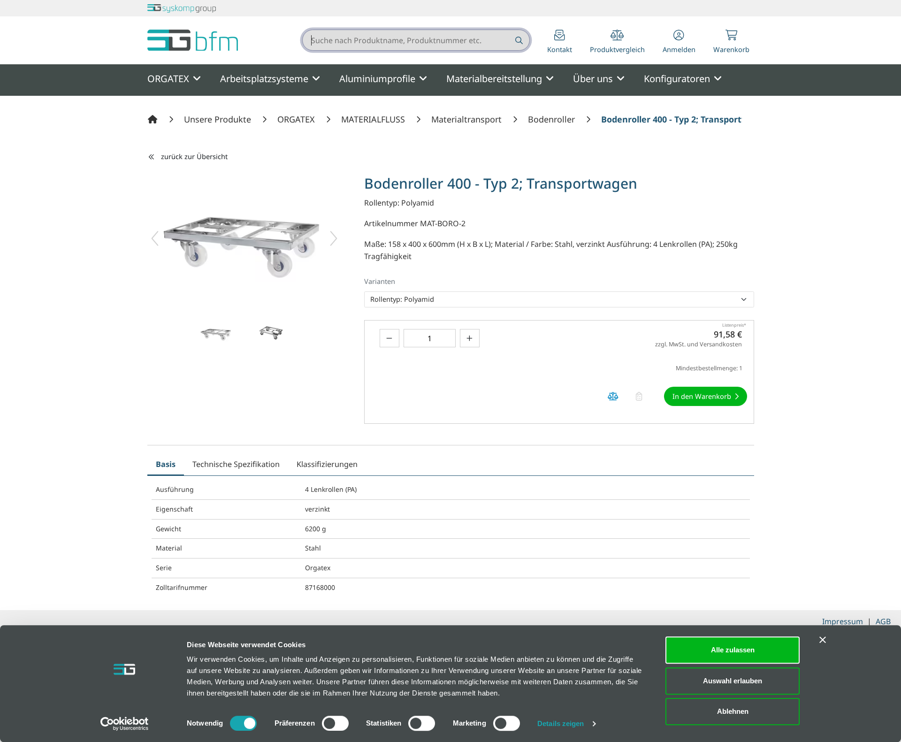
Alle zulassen (733, 650)
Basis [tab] (166, 464)
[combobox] (416, 40)
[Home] (153, 119)
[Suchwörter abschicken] (518, 40)
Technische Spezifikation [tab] (236, 464)
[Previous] (154, 238)
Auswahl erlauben (732, 681)
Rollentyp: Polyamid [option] (402, 299)
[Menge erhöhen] (470, 338)
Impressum (842, 621)
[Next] (333, 238)
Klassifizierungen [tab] (327, 464)
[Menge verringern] (389, 338)
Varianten (379, 281)
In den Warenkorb (701, 396)
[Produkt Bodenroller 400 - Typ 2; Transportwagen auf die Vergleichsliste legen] (613, 396)
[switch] (335, 723)
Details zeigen (560, 723)
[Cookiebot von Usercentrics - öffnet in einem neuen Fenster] (125, 724)
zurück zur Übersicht (194, 156)
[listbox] (559, 299)
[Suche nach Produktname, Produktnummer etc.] (518, 40)
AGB (883, 621)
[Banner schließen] (822, 639)
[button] (679, 42)
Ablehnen (732, 711)
